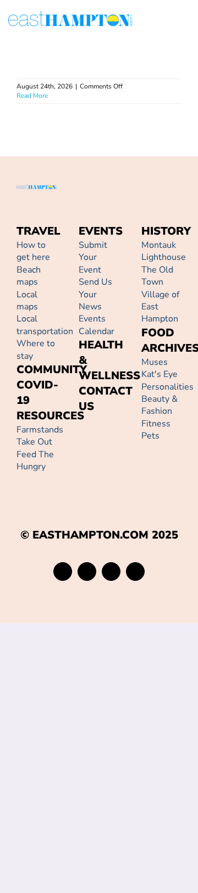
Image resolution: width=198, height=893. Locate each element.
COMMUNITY (51, 369)
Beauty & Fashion (159, 405)
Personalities (167, 387)
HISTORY (166, 231)
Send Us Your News (95, 294)
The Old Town (157, 276)
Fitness (155, 424)
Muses (154, 362)
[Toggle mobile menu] (185, 20)
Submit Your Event (93, 257)
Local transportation (44, 325)
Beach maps (28, 276)
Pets (150, 436)
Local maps (27, 301)
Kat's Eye (159, 374)
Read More (32, 95)
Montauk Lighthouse (163, 251)
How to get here (33, 251)
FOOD (157, 332)
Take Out (34, 442)
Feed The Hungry (35, 460)
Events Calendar (96, 325)
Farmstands (39, 430)
